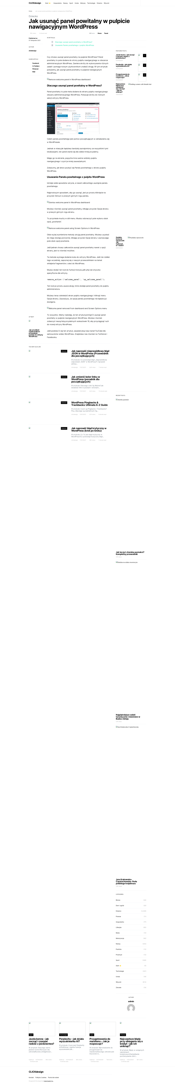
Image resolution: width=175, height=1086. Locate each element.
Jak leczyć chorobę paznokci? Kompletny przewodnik (130, 553)
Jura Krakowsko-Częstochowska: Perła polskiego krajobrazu (126, 881)
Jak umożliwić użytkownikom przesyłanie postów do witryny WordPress (36, 333)
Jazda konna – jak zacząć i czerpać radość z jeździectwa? (125, 56)
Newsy (65, 3)
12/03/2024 (119, 94)
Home (30, 11)
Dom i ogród (120, 905)
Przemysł (119, 955)
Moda (118, 933)
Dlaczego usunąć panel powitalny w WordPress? (73, 42)
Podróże (118, 949)
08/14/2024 (119, 248)
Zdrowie (118, 987)
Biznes (118, 900)
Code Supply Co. (48, 1081)
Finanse (118, 916)
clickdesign (32, 51)
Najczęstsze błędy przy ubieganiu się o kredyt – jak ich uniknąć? (120, 88)
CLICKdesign (35, 3)
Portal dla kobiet (53, 1077)
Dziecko (99, 3)
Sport (71, 3)
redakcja (31, 1059)
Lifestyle (118, 927)
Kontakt (31, 1077)
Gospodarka (57, 3)
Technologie (91, 3)
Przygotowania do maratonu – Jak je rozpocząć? (123, 75)
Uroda (77, 3)
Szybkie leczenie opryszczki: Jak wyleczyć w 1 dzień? (120, 241)
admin (131, 1001)
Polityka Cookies (40, 1077)
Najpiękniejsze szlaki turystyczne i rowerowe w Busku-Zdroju (128, 717)
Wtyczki (106, 3)
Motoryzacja (120, 938)
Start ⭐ (48, 3)
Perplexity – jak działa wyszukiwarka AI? (124, 65)
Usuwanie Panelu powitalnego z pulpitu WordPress (74, 45)
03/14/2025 (119, 60)
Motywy (83, 3)
